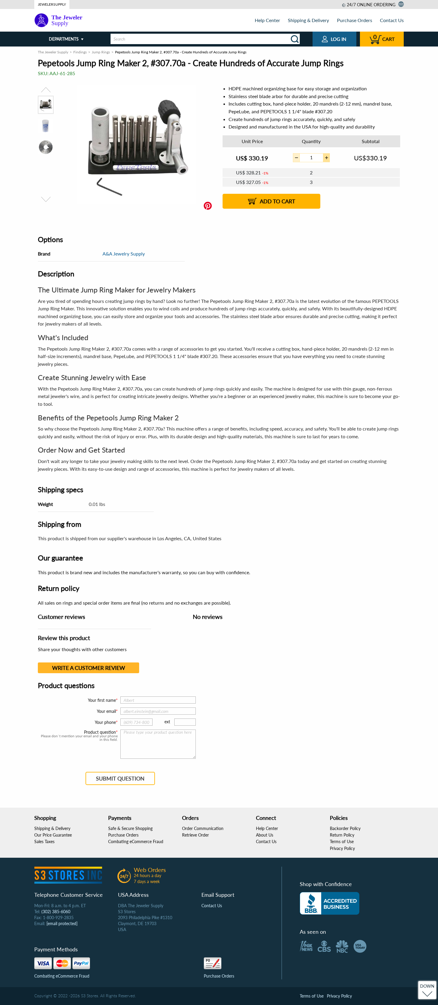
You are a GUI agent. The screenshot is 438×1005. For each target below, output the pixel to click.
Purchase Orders (354, 20)
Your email (106, 711)
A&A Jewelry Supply (123, 253)
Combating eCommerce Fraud (135, 841)
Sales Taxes (44, 841)
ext (167, 721)
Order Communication (202, 828)
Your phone (105, 722)
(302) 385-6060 (55, 911)
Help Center (267, 20)
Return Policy (342, 834)
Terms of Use (342, 841)
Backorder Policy (345, 828)
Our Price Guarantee (53, 834)
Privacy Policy (342, 848)
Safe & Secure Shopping (130, 828)
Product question (100, 732)
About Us (264, 834)
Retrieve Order (195, 834)
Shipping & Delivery (308, 20)
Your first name (102, 700)
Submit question (120, 778)
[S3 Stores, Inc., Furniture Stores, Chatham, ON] (329, 903)
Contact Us (392, 20)
